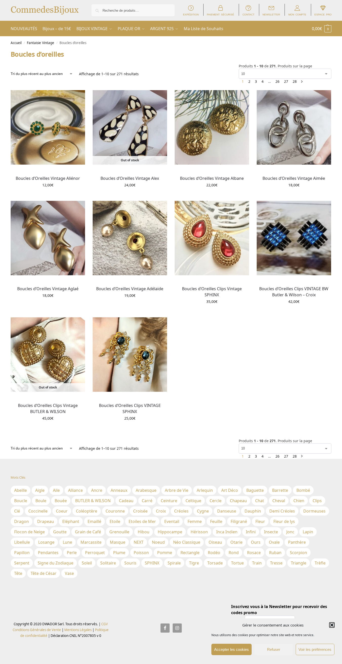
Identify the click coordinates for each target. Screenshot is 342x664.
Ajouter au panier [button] (47, 195)
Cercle (216, 500)
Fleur (260, 521)
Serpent (21, 563)
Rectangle (189, 552)
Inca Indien (226, 532)
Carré (147, 500)
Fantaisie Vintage (40, 43)
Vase (69, 573)
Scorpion (298, 552)
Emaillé (94, 521)
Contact (248, 14)
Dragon (21, 521)
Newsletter (271, 14)
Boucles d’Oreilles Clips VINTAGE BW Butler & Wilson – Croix (293, 292)
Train (257, 563)
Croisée (140, 511)
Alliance (75, 490)
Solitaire (108, 563)
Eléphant (70, 521)
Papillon (22, 552)
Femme (195, 521)
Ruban (275, 552)
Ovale (274, 542)
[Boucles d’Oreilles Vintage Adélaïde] (130, 238)
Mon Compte (297, 14)
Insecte (271, 532)
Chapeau (238, 500)
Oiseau (215, 542)
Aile (56, 490)
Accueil (16, 43)
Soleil (87, 563)
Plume (119, 552)
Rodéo (214, 552)
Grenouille (119, 532)
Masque (117, 542)
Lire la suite (130, 195)
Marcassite (91, 542)
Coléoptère (86, 511)
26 (277, 81)
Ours (255, 542)
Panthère (297, 542)
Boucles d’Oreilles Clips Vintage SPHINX (212, 292)
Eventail (171, 521)
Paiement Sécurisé (220, 14)
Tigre (194, 563)
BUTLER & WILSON (93, 500)
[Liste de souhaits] (77, 98)
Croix (161, 511)
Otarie (236, 542)
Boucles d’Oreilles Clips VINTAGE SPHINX (130, 408)
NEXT (139, 542)
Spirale (174, 563)
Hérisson (199, 532)
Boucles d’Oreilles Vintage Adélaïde (129, 288)
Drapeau (45, 521)
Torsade (215, 563)
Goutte (60, 532)
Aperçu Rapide (22, 170)
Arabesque (146, 490)
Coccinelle (38, 511)
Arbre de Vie (176, 490)
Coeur (62, 511)
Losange (46, 542)
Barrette (280, 490)
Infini (251, 532)
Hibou (143, 532)
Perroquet (95, 552)
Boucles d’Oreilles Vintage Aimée (294, 178)
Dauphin (253, 511)
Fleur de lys (284, 521)
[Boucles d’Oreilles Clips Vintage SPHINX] (212, 238)
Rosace (254, 552)
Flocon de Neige (29, 532)
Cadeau (126, 500)
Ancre (96, 490)
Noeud (158, 542)
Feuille (216, 521)
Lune (67, 542)
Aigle (40, 490)
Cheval (278, 500)
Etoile (115, 521)
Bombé (303, 490)
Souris (130, 563)
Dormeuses (314, 511)
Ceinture (169, 500)
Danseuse (226, 511)
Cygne (203, 511)
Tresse (276, 563)
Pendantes (48, 552)
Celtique (193, 500)
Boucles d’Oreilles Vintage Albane (212, 178)
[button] (331, 625)
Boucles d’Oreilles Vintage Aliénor (48, 178)
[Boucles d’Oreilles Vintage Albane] (212, 127)
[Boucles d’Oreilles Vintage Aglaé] (48, 238)
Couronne (115, 511)
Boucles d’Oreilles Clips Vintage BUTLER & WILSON (48, 408)
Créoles (181, 511)
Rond (234, 552)
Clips (317, 500)
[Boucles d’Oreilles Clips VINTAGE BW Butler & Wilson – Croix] (294, 238)
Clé (17, 511)
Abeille (20, 490)
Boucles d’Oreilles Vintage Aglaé (47, 288)
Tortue (237, 563)
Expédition (191, 14)
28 (295, 81)
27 (286, 81)
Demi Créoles (282, 511)
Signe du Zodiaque (55, 563)
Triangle (298, 563)
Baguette (255, 490)
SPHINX (152, 563)
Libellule (22, 542)
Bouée (61, 500)
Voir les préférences (314, 649)
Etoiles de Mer (142, 521)
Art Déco (229, 490)
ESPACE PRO (323, 14)
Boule (40, 500)
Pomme (164, 552)
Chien (298, 500)
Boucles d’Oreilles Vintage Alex (129, 178)
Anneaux (119, 490)
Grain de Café (88, 532)
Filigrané (239, 521)
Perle (72, 552)
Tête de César (43, 573)
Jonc (290, 532)
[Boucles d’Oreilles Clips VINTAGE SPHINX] (130, 354)
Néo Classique (186, 542)
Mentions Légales (78, 630)
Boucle (20, 500)
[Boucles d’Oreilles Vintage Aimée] (294, 127)
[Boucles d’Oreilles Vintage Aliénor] (48, 127)
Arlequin (205, 490)
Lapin (308, 532)
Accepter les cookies (231, 649)
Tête (18, 573)
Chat (259, 500)
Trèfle (320, 563)
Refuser (273, 649)
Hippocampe (170, 532)
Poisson (141, 552)
